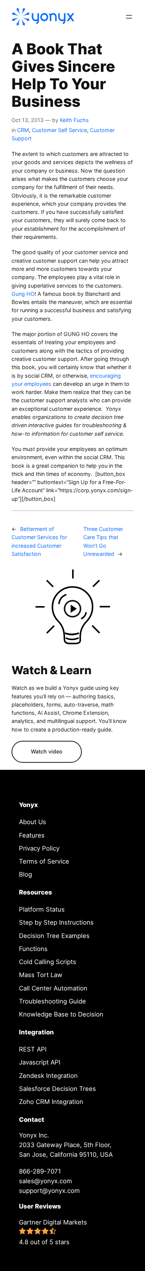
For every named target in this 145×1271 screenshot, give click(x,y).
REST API (32, 1049)
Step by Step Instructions (56, 922)
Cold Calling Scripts (47, 962)
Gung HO (23, 294)
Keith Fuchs (74, 120)
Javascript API (39, 1062)
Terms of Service (44, 861)
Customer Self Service (59, 130)
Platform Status (42, 909)
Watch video (46, 751)
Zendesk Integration (48, 1075)
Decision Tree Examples (54, 935)
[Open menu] (129, 16)
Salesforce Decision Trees (57, 1088)
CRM (23, 130)
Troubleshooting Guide (52, 1001)
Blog (25, 874)
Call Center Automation (53, 988)
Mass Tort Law (40, 975)
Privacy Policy (39, 848)
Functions (33, 949)
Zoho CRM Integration (51, 1101)
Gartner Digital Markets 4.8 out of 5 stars (53, 1232)
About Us (32, 822)
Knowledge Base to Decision (61, 1014)
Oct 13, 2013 (28, 120)
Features (32, 835)
